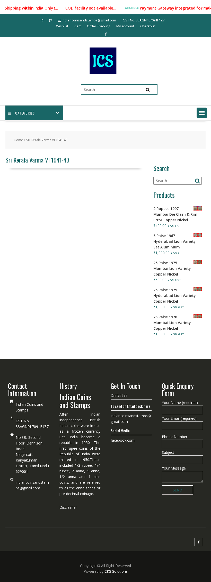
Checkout (147, 26)
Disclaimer (68, 507)
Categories (25, 113)
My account (125, 26)
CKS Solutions (116, 571)
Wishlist (62, 26)
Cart (77, 26)
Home (18, 140)
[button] (202, 113)
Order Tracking (98, 26)
